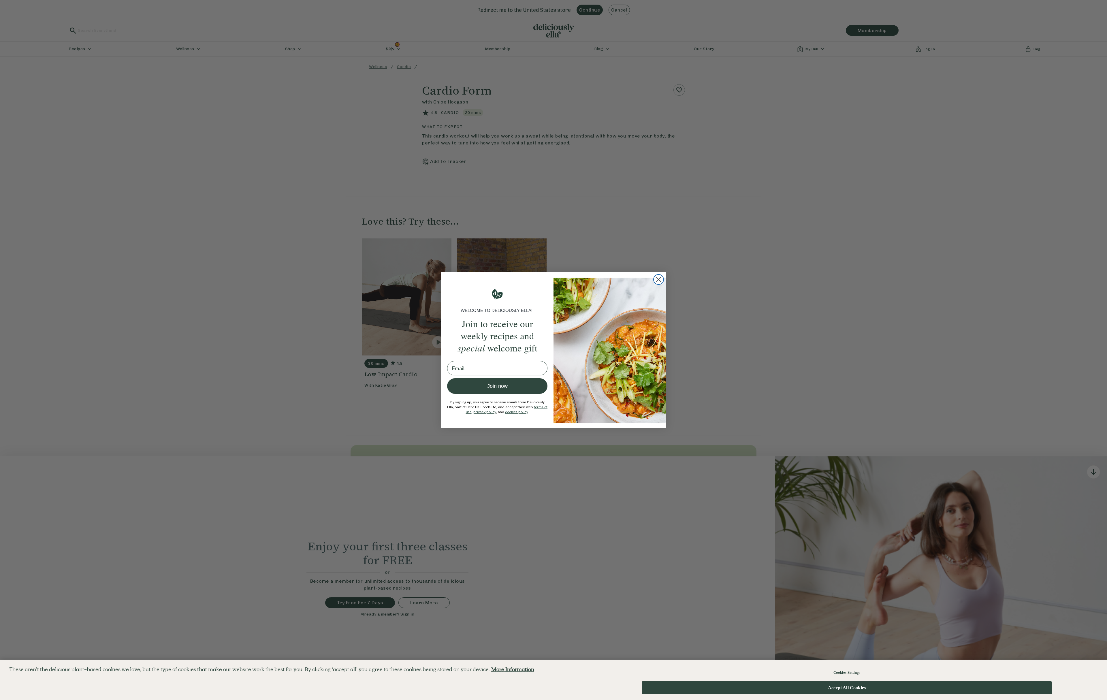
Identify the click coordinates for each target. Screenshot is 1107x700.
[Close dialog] (659, 279)
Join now (497, 386)
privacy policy (484, 412)
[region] (553, 680)
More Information (512, 669)
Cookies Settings (847, 672)
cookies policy (516, 412)
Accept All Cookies (847, 687)
